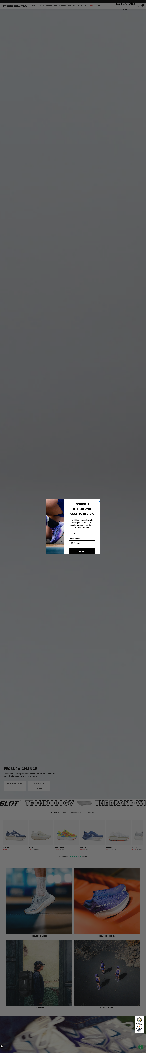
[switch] (139, 1030)
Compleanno (74, 538)
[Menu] (143, 1017)
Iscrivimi (82, 551)
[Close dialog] (98, 501)
